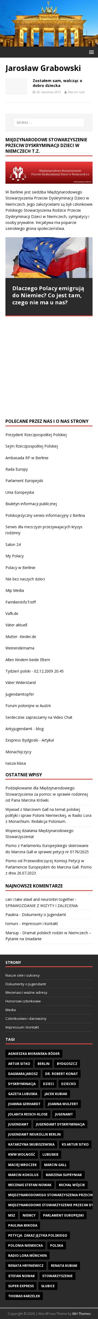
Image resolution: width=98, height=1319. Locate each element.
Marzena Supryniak (64, 1175)
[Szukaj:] (49, 122)
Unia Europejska (19, 492)
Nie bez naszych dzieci (25, 579)
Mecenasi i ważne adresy (26, 992)
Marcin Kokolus (23, 1175)
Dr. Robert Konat (61, 1073)
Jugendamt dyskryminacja (60, 1124)
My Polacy (14, 555)
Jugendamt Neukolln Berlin (34, 1134)
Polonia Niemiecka (25, 1245)
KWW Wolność (21, 1154)
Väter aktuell (16, 624)
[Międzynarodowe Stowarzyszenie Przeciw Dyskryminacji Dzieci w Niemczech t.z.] (49, 43)
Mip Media (14, 590)
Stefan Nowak (21, 1276)
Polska (56, 1245)
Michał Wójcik (72, 1185)
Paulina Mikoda (22, 1225)
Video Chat (62, 717)
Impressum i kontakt (40, 923)
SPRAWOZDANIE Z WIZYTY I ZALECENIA (41, 905)
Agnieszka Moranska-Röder (34, 1053)
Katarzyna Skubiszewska (31, 1144)
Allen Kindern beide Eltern (27, 659)
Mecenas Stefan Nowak (29, 1185)
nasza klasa (15, 763)
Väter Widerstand (20, 682)
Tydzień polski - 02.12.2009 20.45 (34, 671)
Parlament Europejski (24, 480)
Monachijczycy (18, 751)
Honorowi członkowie (23, 1001)
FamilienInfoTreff (20, 602)
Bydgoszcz (67, 1063)
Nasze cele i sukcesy (22, 975)
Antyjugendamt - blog (24, 728)
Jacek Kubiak (56, 1094)
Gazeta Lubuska (22, 1094)
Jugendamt (18, 1124)
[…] (31, 402)
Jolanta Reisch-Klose (28, 1114)
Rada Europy (16, 469)
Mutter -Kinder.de (20, 636)
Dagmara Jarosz (23, 1073)
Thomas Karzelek (24, 1296)
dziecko (68, 1084)
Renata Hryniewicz (26, 1265)
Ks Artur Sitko (75, 1144)
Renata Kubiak (64, 1265)
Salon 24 (13, 544)
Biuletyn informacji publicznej (31, 503)
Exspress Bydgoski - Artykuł (29, 740)
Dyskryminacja (22, 1084)
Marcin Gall (76, 92)
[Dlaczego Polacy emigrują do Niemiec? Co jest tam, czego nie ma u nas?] (49, 257)
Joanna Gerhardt (24, 1104)
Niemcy (29, 1215)
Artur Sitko (19, 1063)
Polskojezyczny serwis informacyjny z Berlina (45, 515)
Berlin (44, 1063)
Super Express (21, 1286)
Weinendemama (19, 648)
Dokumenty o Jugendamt (44, 914)
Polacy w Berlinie (20, 567)
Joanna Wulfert (63, 1104)
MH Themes (81, 1313)
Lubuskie (50, 1154)
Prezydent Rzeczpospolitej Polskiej (36, 434)
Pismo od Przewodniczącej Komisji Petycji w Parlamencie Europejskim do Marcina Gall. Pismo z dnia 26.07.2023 (48, 867)
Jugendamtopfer (19, 694)
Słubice (48, 1286)
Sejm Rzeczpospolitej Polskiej (31, 446)
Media (10, 1009)
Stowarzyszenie (57, 1276)
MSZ (11, 1215)
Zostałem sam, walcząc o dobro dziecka (57, 83)
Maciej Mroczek (22, 1164)
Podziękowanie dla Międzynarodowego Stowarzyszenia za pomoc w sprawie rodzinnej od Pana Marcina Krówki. (46, 794)
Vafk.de (11, 613)
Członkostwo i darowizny (26, 1018)
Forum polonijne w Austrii (28, 705)
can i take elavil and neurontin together (39, 899)
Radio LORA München (27, 1255)
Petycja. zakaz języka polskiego (37, 1235)
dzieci (48, 1084)
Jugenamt (64, 1114)
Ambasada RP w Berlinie (26, 457)
